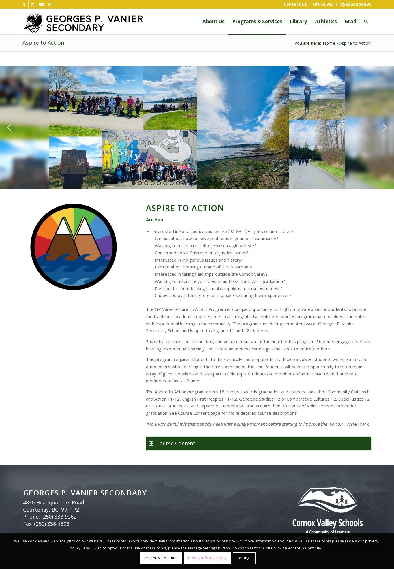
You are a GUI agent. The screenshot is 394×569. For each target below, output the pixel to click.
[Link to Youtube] (41, 4)
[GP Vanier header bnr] (118, 21)
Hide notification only (207, 557)
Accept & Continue (160, 557)
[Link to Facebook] (24, 4)
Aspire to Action (43, 42)
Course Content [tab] (175, 443)
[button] (9, 127)
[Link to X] (33, 4)
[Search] (366, 21)
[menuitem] (295, 4)
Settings (244, 557)
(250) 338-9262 (58, 516)
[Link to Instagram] (50, 4)
